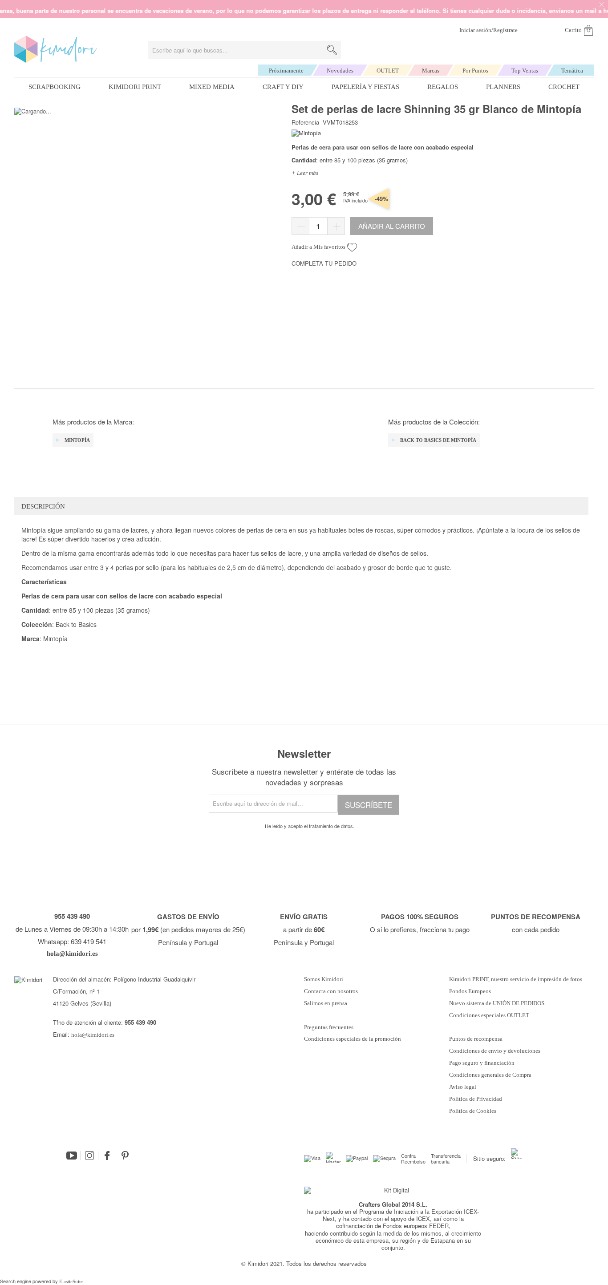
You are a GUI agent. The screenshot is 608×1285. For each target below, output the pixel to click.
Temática (572, 70)
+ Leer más (305, 173)
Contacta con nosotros (331, 991)
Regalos (442, 86)
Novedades (340, 70)
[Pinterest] (125, 1155)
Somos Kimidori (323, 979)
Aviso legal (462, 1087)
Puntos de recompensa (476, 1039)
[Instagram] (89, 1155)
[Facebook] (107, 1155)
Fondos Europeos (470, 991)
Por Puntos (475, 70)
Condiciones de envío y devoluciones (494, 1051)
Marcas (430, 70)
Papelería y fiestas (365, 86)
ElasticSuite (71, 1281)
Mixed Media (212, 86)
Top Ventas (524, 70)
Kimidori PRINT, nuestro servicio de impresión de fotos (515, 979)
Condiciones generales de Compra (490, 1075)
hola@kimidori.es (92, 1034)
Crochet (564, 86)
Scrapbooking (54, 86)
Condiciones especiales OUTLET (489, 1015)
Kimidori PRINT (135, 86)
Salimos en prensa (325, 1003)
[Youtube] (72, 1155)
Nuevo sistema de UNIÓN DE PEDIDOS (496, 1003)
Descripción (43, 506)
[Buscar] (332, 50)
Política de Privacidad (475, 1099)
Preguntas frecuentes (328, 1027)
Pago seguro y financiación (482, 1063)
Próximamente (286, 70)
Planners (503, 86)
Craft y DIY (283, 86)
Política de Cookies (472, 1111)
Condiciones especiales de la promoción (353, 1039)
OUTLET (388, 70)
